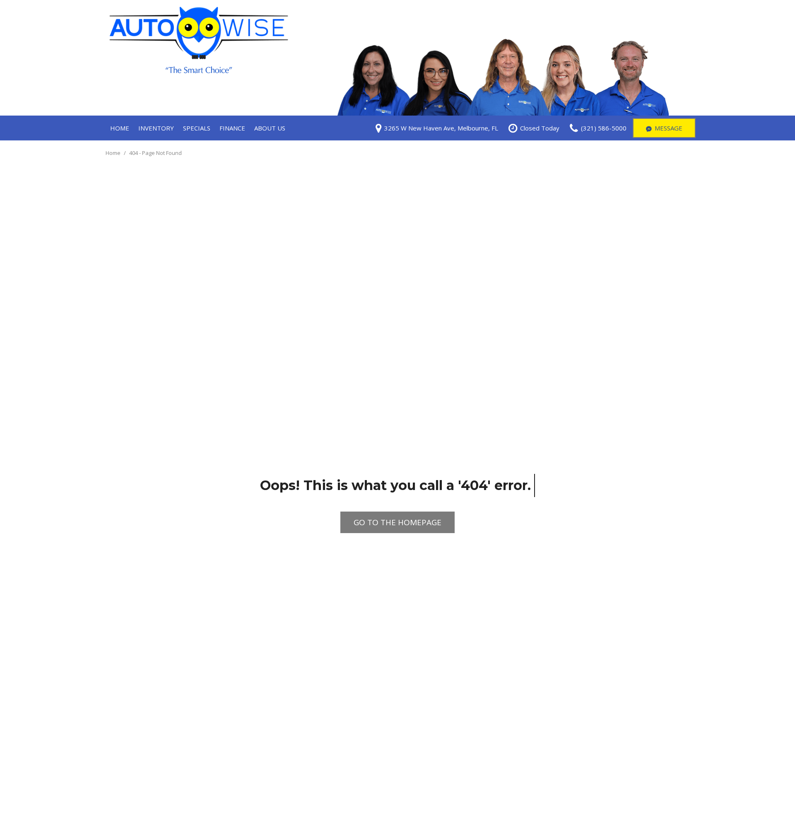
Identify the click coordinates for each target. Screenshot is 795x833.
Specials (196, 128)
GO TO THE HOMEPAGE (397, 522)
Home (119, 128)
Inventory (156, 128)
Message (668, 128)
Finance (232, 128)
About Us (269, 128)
